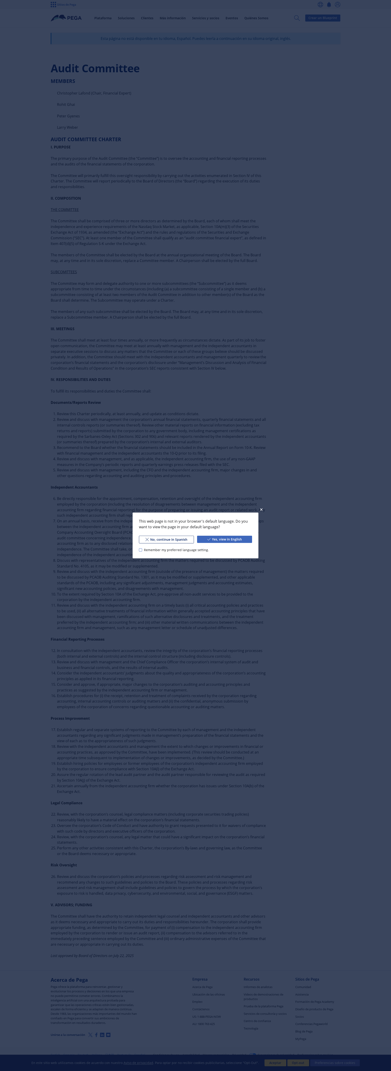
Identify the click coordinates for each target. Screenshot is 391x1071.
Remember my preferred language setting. (176, 550)
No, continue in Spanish (168, 539)
